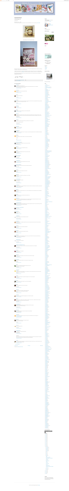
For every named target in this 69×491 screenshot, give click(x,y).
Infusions (46, 228)
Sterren (46, 370)
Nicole (46, 68)
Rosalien (46, 67)
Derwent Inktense (47, 155)
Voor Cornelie (47, 463)
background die (47, 106)
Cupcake (46, 147)
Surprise (46, 375)
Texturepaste (46, 385)
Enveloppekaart (47, 186)
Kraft (45, 253)
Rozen (46, 332)
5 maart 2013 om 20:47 (18, 262)
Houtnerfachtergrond (47, 223)
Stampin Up (46, 362)
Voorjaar (46, 408)
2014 (46, 445)
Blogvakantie (46, 125)
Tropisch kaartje (47, 391)
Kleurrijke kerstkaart (47, 249)
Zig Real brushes (47, 425)
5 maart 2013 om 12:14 (18, 148)
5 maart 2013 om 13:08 (18, 167)
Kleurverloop (46, 250)
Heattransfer (46, 214)
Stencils (46, 367)
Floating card (46, 193)
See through (46, 340)
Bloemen (46, 123)
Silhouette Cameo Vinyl (47, 347)
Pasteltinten (46, 298)
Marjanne (17, 126)
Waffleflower (46, 410)
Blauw (46, 122)
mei (46, 453)
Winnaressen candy (48, 457)
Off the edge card (47, 291)
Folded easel (46, 195)
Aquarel (46, 98)
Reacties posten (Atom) (20, 346)
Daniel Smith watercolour (48, 151)
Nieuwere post (16, 345)
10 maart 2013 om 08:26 (19, 338)
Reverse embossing (47, 326)
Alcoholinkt (46, 93)
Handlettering (46, 212)
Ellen (16, 280)
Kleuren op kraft (47, 245)
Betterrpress (46, 114)
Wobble (46, 421)
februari (47, 468)
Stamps (46, 363)
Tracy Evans (46, 389)
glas (45, 203)
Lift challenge (46, 261)
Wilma (17, 189)
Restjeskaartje (46, 324)
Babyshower (46, 105)
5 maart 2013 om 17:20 (18, 200)
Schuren (46, 338)
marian (17, 254)
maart (46, 455)
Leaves (46, 258)
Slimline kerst (46, 353)
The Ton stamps (47, 387)
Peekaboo (46, 300)
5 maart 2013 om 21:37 (18, 273)
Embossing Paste (47, 181)
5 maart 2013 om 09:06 (18, 92)
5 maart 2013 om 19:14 (18, 237)
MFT (45, 274)
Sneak (46, 355)
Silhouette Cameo (47, 346)
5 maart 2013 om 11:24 (18, 144)
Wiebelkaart (46, 416)
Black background (47, 119)
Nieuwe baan (46, 286)
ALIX (16, 194)
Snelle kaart (46, 357)
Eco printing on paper (47, 174)
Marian (17, 211)
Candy (46, 131)
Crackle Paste (46, 144)
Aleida (17, 230)
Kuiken (46, 254)
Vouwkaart (46, 409)
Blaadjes (46, 118)
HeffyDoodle (46, 215)
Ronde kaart (46, 329)
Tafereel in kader (47, 376)
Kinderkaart (46, 240)
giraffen (46, 202)
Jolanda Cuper (18, 330)
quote (46, 319)
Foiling (46, 194)
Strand (46, 371)
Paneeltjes (46, 296)
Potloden (46, 315)
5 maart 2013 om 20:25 (18, 252)
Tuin (45, 393)
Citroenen (46, 138)
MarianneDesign (47, 271)
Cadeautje (46, 130)
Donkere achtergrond (47, 168)
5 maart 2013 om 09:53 (18, 117)
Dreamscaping (46, 172)
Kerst (45, 235)
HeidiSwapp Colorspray (47, 216)
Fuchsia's (46, 197)
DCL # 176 (47, 467)
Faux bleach (46, 189)
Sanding (46, 334)
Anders (46, 96)
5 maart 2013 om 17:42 (18, 205)
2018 (46, 441)
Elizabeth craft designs (47, 176)
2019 (46, 440)
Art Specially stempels (47, 101)
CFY (45, 136)
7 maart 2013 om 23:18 (18, 328)
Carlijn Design (46, 134)
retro (45, 325)
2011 (46, 471)
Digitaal (46, 159)
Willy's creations (18, 155)
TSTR (46, 392)
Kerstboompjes (47, 237)
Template (46, 383)
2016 (46, 443)
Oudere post (41, 345)
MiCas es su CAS (47, 275)
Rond (45, 328)
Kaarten (17, 80)
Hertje (46, 219)
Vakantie (46, 397)
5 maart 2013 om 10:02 (18, 124)
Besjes (46, 111)
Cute (45, 149)
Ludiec (46, 267)
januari (47, 469)
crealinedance (17, 160)
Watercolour (46, 413)
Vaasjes (46, 396)
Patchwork (46, 299)
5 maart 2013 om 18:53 (18, 223)
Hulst (45, 224)
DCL (45, 153)
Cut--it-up (46, 148)
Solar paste (46, 358)
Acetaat (46, 89)
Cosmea (46, 142)
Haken (46, 211)
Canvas (46, 132)
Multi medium (46, 282)
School (46, 337)
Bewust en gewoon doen (48, 115)
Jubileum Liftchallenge (47, 231)
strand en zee (46, 372)
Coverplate (46, 143)
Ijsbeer (46, 227)
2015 (46, 444)
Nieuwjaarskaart (47, 287)
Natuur (46, 283)
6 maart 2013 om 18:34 (18, 312)
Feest (45, 190)
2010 (46, 472)
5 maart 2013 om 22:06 (18, 282)
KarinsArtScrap (18, 239)
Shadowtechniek (47, 342)
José (16, 340)
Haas (45, 210)
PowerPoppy (46, 316)
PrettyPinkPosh (47, 317)
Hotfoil (46, 222)
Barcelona (46, 109)
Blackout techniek (47, 121)
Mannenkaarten (47, 270)
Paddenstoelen (47, 295)
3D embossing (46, 85)
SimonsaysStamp (47, 351)
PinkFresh (46, 309)
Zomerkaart (46, 426)
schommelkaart (47, 336)
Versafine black (47, 404)
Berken (46, 110)
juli (46, 451)
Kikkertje (46, 239)
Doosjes (46, 170)
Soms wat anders (47, 359)
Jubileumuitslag (47, 232)
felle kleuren (46, 191)
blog (23, 71)
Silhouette (46, 345)
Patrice (17, 174)
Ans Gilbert (17, 130)
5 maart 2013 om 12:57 (18, 162)
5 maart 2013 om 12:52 (18, 158)
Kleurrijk (46, 248)
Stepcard (46, 368)
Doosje (46, 169)
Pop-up (46, 312)
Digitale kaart (46, 161)
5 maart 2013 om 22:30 (18, 287)
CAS (45, 135)
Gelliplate (46, 199)
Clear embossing (47, 139)
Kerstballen (46, 236)
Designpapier (46, 156)
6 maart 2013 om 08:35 (18, 296)
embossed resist (47, 178)
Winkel (46, 417)
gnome (46, 206)
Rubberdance (46, 333)
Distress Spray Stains (47, 164)
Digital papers (46, 160)
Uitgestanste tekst (47, 395)
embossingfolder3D (47, 182)
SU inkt (46, 374)
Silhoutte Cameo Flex (47, 349)
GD (45, 198)
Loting (46, 266)
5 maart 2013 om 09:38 (18, 111)
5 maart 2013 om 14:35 (18, 172)
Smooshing (46, 354)
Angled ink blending (47, 97)
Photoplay (46, 304)
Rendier (46, 321)
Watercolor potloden (47, 412)
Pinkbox (46, 308)
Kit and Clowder (47, 241)
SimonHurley (46, 350)
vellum (46, 401)
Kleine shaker (46, 243)
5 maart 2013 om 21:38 (18, 278)
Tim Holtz (46, 388)
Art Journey (46, 100)
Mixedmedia (46, 279)
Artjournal (46, 102)
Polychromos (46, 311)
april (46, 454)
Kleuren (46, 244)
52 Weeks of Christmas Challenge (49, 466)
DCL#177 (47, 464)
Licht (45, 260)
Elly (16, 284)
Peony (46, 303)
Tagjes (46, 456)
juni (46, 452)
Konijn (46, 252)
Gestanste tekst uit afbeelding (48, 201)
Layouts (46, 257)
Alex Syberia (46, 94)
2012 (46, 470)
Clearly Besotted (47, 140)
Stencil (46, 366)
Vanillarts (46, 400)
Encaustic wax (46, 185)
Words (46, 422)
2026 (46, 434)
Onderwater (46, 292)
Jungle (46, 233)
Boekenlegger (46, 126)
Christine (17, 259)
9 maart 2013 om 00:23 (18, 333)
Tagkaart (46, 379)
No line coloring (47, 288)
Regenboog (46, 320)
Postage (46, 313)
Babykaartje (46, 104)
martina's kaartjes (18, 164)
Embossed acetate (47, 177)
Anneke (17, 289)
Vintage (46, 406)
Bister (46, 117)
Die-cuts (46, 157)
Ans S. (17, 325)
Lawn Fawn (46, 256)
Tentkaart (46, 384)
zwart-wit (46, 427)
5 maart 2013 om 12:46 (18, 153)
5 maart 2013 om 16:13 (18, 187)
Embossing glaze (47, 180)
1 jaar (46, 84)
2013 (46, 446)
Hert (45, 218)
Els (16, 264)
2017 (46, 442)
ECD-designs (46, 173)
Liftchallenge (19, 80)
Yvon (45, 69)
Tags (45, 380)
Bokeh (46, 127)
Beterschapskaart (47, 113)
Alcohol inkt (46, 92)
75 (45, 88)
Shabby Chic (46, 341)
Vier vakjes (46, 405)
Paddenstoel (46, 294)
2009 (46, 473)
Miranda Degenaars (47, 277)
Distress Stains (47, 165)
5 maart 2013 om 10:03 (18, 128)
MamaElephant (47, 269)
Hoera (46, 220)
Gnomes (46, 207)
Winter (46, 418)
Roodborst (46, 330)
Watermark (46, 414)
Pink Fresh (46, 307)
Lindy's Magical (47, 265)
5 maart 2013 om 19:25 (18, 242)
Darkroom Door (47, 152)
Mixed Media (46, 278)
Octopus (46, 290)
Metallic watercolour (47, 273)
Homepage (29, 345)
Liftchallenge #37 (48, 465)
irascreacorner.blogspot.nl (19, 316)
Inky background (47, 229)
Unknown (17, 314)
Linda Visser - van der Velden (19, 207)
